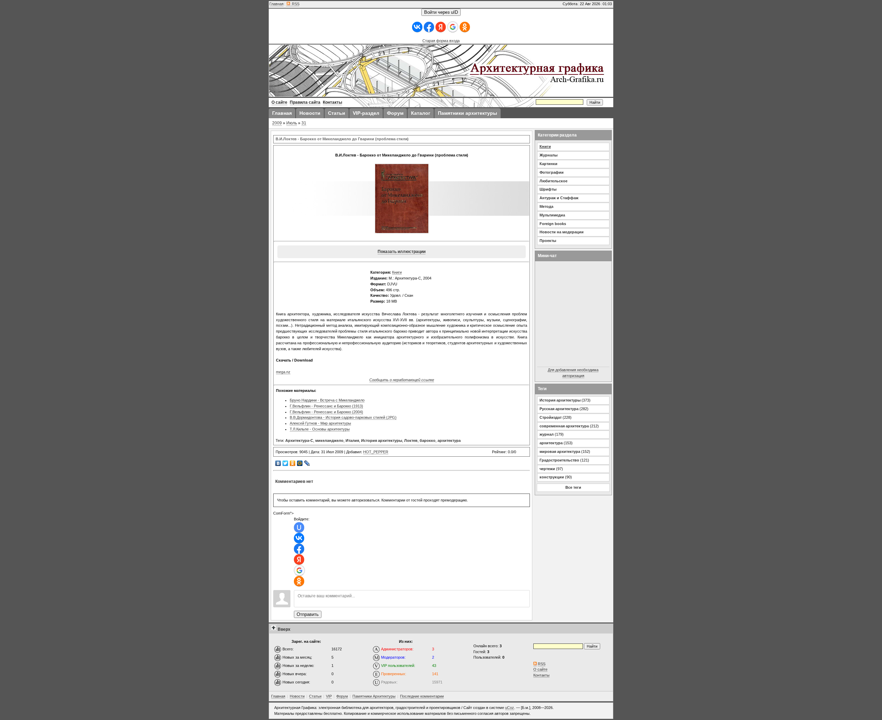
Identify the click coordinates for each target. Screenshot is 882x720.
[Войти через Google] (452, 26)
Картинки (548, 164)
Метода (546, 206)
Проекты (548, 241)
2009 (277, 123)
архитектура (449, 440)
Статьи (315, 696)
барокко (427, 440)
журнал (547, 434)
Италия (352, 440)
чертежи (547, 469)
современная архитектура (564, 426)
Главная (276, 4)
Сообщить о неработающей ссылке (401, 380)
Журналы (548, 155)
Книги (397, 272)
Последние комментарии (422, 696)
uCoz (509, 708)
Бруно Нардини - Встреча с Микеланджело (327, 400)
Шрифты (548, 189)
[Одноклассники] (292, 463)
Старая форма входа (441, 41)
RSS (295, 4)
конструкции (552, 477)
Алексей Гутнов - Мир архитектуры (320, 423)
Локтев (411, 440)
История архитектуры (381, 440)
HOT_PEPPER (375, 452)
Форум (342, 696)
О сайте (540, 669)
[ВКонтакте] (278, 463)
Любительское (553, 181)
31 (303, 123)
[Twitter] (285, 463)
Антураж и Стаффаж (559, 198)
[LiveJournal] (307, 463)
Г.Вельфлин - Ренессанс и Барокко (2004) (326, 412)
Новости (297, 696)
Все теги (573, 487)
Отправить (308, 614)
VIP (329, 696)
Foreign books (553, 224)
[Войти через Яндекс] (440, 27)
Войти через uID (441, 12)
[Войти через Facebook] (429, 27)
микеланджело (329, 440)
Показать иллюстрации (401, 251)
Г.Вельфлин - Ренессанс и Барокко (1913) (326, 406)
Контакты (541, 675)
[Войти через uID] (299, 527)
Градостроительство (559, 460)
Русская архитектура (559, 409)
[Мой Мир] (300, 463)
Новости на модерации (562, 232)
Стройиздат (551, 417)
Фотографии (552, 172)
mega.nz (283, 372)
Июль (291, 123)
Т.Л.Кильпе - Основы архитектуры (320, 429)
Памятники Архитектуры (374, 696)
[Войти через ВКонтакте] (417, 27)
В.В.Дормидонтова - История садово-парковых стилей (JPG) (343, 417)
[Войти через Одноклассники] (465, 27)
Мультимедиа (552, 215)
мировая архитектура (560, 451)
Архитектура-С (299, 440)
